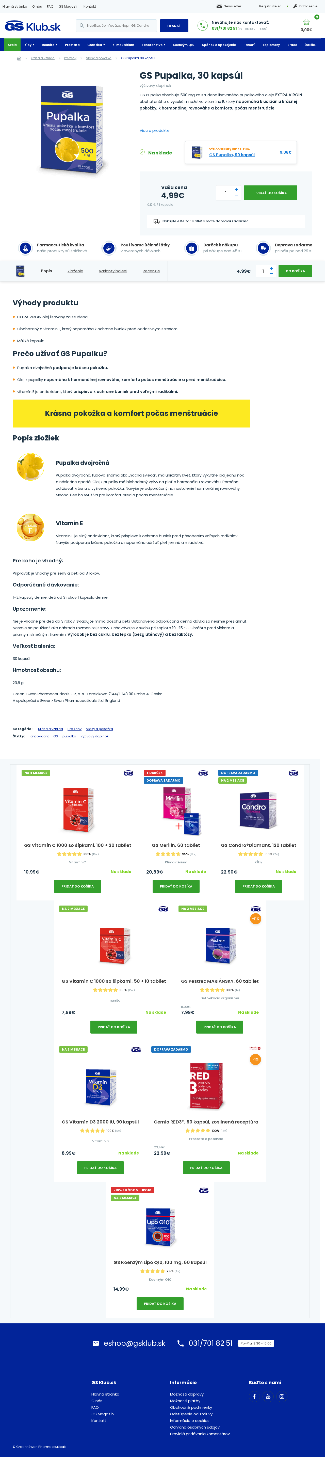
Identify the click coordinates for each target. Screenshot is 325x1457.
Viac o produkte (155, 130)
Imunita (48, 45)
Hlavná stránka (15, 6)
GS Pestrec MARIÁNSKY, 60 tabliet (220, 981)
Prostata (72, 45)
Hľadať (174, 25)
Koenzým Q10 (183, 45)
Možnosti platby (185, 1400)
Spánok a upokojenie (219, 45)
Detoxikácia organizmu (220, 998)
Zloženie (75, 271)
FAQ (50, 6)
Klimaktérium (123, 45)
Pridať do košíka (270, 193)
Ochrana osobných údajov (195, 1427)
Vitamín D (100, 1141)
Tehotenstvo (152, 45)
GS (55, 736)
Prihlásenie (308, 6)
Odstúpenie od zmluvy (191, 1414)
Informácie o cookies (189, 1420)
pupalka (69, 736)
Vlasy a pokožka (98, 58)
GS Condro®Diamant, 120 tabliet (258, 845)
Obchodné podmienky (191, 1407)
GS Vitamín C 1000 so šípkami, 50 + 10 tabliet (114, 981)
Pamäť (249, 45)
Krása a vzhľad (43, 58)
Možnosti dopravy (187, 1394)
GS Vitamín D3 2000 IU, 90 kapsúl (100, 1122)
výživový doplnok (95, 736)
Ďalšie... (311, 45)
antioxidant (39, 736)
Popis (46, 271)
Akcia (12, 45)
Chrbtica (94, 45)
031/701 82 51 (224, 28)
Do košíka (295, 271)
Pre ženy (70, 58)
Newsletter (232, 6)
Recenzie (151, 271)
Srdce (292, 45)
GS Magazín (68, 6)
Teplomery (271, 45)
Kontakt (90, 6)
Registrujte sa (270, 6)
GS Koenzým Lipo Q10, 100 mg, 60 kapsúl (160, 1262)
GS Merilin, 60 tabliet (176, 845)
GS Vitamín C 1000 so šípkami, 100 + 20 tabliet (77, 845)
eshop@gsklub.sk (134, 1343)
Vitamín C (77, 862)
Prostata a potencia (206, 1138)
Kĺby (27, 45)
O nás (37, 6)
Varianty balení (113, 271)
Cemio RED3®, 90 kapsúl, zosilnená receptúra (206, 1122)
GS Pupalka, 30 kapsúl (138, 58)
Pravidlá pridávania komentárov (200, 1433)
